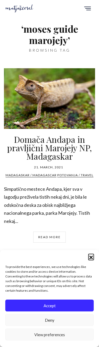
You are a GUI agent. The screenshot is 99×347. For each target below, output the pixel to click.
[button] (91, 256)
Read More (49, 237)
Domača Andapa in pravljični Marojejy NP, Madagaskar (49, 148)
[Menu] (87, 9)
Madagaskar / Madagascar (31, 175)
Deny (49, 320)
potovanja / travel (75, 175)
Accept (50, 305)
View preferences (49, 334)
